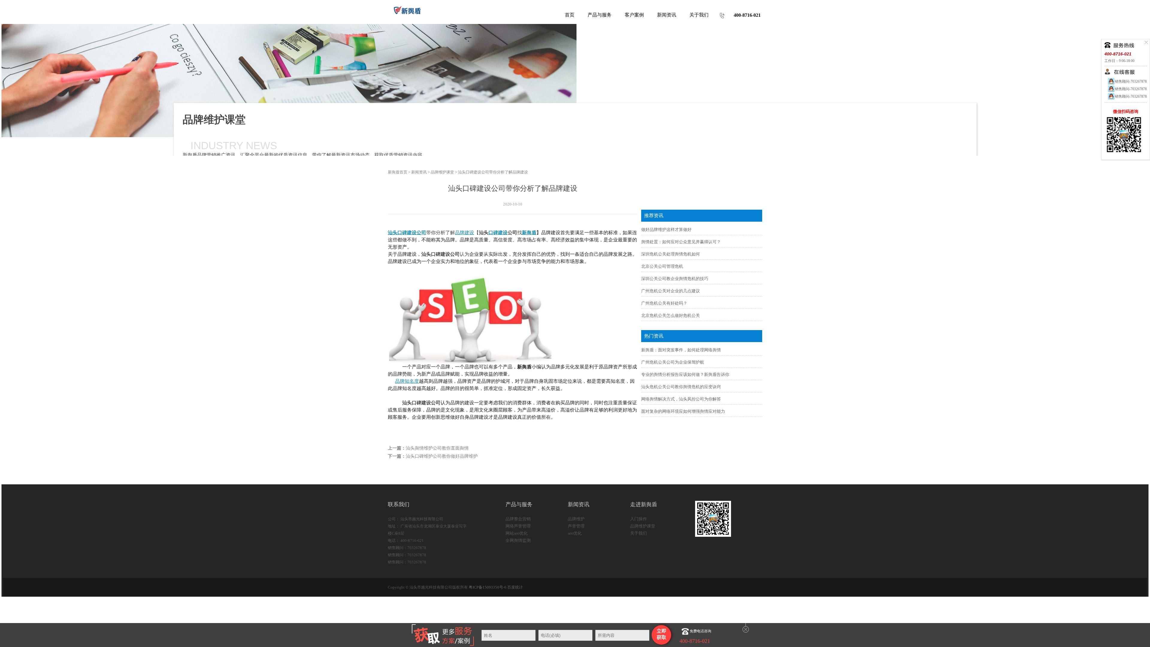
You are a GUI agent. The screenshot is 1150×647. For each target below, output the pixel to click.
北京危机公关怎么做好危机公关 (670, 315)
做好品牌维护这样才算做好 (666, 229)
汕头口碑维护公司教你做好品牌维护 (442, 456)
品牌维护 (576, 519)
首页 (569, 14)
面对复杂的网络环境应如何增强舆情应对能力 (683, 411)
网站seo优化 (517, 533)
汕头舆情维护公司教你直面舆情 (437, 448)
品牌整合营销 (518, 519)
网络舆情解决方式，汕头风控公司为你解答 (681, 399)
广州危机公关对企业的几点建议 (670, 291)
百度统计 (515, 587)
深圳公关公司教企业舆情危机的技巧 (674, 278)
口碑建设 (498, 232)
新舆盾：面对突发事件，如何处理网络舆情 (681, 350)
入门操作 (638, 519)
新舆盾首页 (397, 172)
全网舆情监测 (518, 540)
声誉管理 (576, 526)
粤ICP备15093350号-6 (487, 587)
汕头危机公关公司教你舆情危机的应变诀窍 (681, 387)
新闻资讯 (419, 172)
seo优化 (575, 533)
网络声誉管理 (518, 526)
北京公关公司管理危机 (662, 266)
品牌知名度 (407, 381)
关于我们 (638, 533)
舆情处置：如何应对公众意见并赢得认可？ (681, 242)
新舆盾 (529, 232)
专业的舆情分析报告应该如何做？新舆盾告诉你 (685, 374)
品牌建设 (464, 232)
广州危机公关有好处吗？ (664, 303)
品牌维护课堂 (442, 172)
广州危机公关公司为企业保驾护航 (672, 362)
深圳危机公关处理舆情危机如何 (670, 254)
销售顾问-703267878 (1131, 81)
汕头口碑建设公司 (407, 232)
